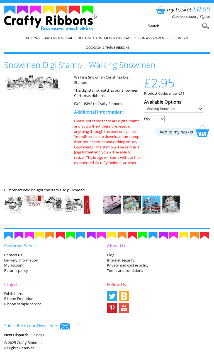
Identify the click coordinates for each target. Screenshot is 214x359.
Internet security (121, 260)
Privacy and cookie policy (128, 265)
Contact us (13, 254)
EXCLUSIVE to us (89, 38)
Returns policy (16, 270)
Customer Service (21, 245)
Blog (110, 254)
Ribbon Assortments (150, 38)
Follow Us (116, 284)
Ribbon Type (179, 38)
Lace (128, 38)
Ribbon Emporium (19, 298)
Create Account (184, 16)
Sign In (205, 16)
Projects (12, 284)
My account (14, 265)
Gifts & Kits (113, 38)
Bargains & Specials (58, 38)
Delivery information (21, 260)
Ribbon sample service (22, 303)
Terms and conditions (125, 270)
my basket (188, 9)
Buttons (33, 38)
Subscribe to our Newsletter (32, 325)
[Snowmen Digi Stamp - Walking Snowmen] (32, 88)
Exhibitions (13, 293)
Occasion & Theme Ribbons (107, 48)
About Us (116, 245)
